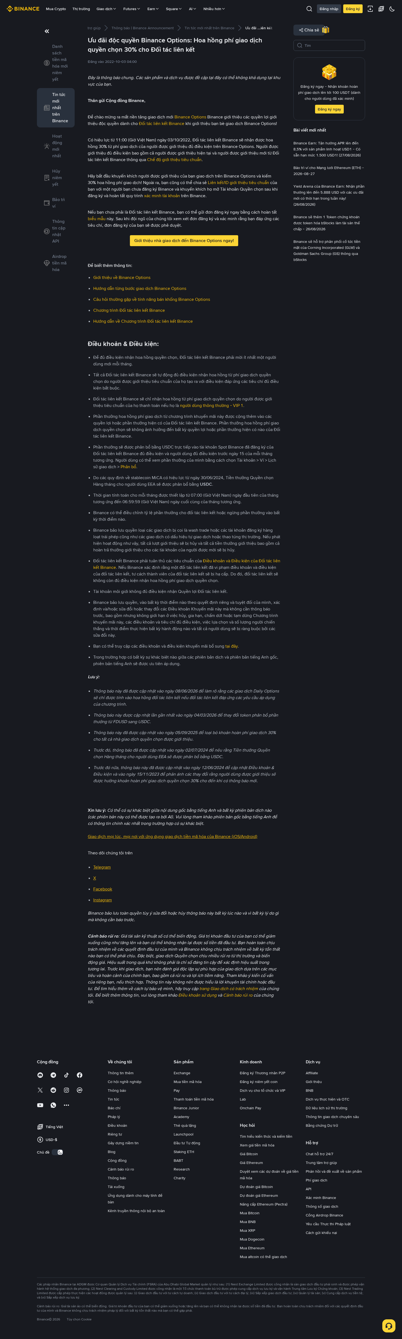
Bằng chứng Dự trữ (322, 1125)
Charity (179, 1177)
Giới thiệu (314, 1081)
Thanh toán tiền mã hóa (194, 1099)
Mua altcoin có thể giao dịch (263, 1256)
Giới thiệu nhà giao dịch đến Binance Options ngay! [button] (184, 240)
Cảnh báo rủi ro (121, 1169)
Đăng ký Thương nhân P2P (262, 1072)
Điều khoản (117, 1125)
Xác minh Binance (321, 1197)
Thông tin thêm (120, 1072)
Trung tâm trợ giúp (321, 1162)
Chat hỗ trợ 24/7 (319, 1153)
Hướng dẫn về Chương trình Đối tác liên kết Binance (143, 321)
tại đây (231, 646)
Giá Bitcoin (249, 1153)
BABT (178, 1160)
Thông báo (117, 1090)
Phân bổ (128, 467)
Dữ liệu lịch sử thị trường (326, 1107)
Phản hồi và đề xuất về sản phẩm (334, 1171)
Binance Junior (186, 1107)
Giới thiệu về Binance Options (121, 277)
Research (182, 1169)
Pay (177, 1090)
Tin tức (113, 1099)
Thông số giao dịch (322, 1206)
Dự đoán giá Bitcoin (256, 1186)
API (308, 1188)
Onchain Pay (250, 1107)
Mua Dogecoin (252, 1239)
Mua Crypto (56, 8)
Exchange (182, 1072)
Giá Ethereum (251, 1162)
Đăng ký (353, 8)
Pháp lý (114, 1116)
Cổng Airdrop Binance (324, 1215)
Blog (111, 1151)
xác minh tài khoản (162, 196)
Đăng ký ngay (329, 109)
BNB (309, 1090)
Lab (243, 1099)
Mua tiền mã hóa (188, 1081)
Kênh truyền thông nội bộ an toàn (136, 1210)
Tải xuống (116, 1186)
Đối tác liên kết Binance (161, 123)
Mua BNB (248, 1221)
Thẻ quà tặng (185, 1125)
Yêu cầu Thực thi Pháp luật (328, 1223)
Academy (181, 1116)
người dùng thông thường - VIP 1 (211, 405)
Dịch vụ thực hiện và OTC (327, 1099)
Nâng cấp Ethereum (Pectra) (263, 1204)
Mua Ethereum (252, 1247)
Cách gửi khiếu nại (321, 1232)
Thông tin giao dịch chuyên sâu (332, 1116)
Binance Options (190, 117)
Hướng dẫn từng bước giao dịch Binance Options (139, 288)
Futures (129, 8)
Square (172, 8)
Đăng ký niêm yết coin (259, 1081)
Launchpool (183, 1134)
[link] (56, 63)
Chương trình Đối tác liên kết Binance (129, 310)
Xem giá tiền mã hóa (257, 1145)
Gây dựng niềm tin (123, 1142)
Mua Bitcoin (250, 1212)
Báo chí (114, 1107)
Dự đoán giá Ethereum (259, 1195)
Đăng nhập (329, 8)
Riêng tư (115, 1134)
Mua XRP (247, 1230)
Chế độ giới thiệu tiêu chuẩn (174, 159)
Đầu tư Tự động (187, 1142)
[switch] (57, 1152)
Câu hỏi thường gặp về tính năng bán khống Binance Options (151, 299)
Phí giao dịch (316, 1180)
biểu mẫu (97, 219)
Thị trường (81, 8)
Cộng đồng (117, 1160)
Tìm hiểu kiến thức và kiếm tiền (266, 1136)
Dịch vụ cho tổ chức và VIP (262, 1090)
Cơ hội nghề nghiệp (124, 1081)
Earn (151, 8)
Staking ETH (184, 1151)
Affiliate (312, 1072)
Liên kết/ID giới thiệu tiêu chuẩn (238, 182)
